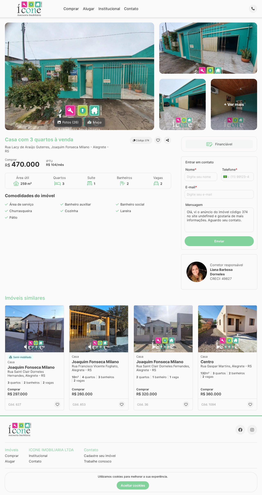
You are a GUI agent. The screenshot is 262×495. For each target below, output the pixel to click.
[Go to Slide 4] (36, 347)
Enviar (219, 241)
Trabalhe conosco (98, 461)
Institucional (109, 9)
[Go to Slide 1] (25, 347)
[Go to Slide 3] (33, 347)
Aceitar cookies (133, 485)
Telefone (229, 169)
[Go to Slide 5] (40, 347)
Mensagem (194, 205)
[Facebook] (240, 430)
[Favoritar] (158, 140)
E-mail (191, 187)
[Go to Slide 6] (44, 347)
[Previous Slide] (9, 329)
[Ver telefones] (253, 9)
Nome (190, 169)
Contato (131, 9)
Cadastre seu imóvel (100, 456)
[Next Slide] (59, 329)
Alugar (88, 9)
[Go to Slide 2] (29, 347)
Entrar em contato (199, 162)
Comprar (71, 9)
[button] (34, 329)
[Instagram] (252, 430)
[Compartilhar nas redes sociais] (167, 140)
